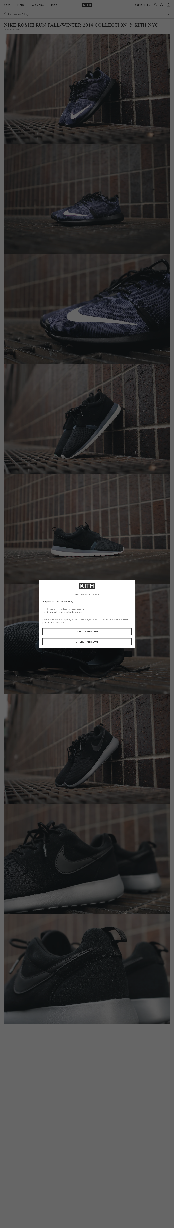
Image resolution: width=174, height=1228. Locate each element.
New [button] (7, 5)
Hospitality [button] (142, 5)
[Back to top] (169, 14)
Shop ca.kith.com (87, 631)
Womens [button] (38, 5)
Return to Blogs (19, 14)
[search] (161, 5)
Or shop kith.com (87, 641)
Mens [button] (21, 5)
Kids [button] (54, 5)
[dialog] (87, 614)
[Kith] (87, 5)
